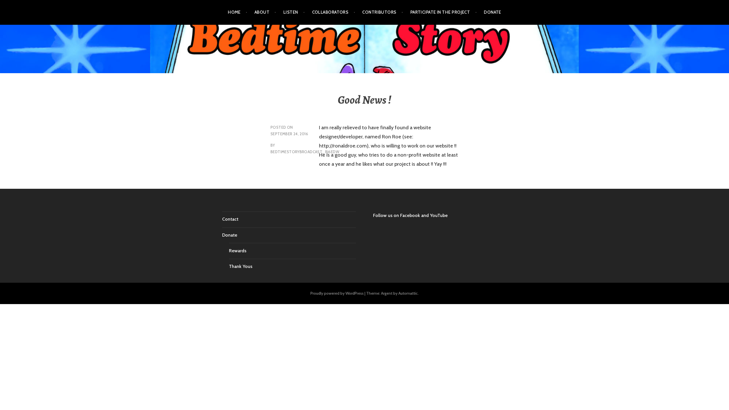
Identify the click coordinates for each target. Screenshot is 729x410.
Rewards (237, 250)
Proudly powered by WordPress (337, 293)
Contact (230, 219)
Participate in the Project (440, 12)
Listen (290, 12)
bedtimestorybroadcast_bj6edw (305, 151)
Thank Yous (240, 266)
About (262, 12)
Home (234, 12)
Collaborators (330, 12)
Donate (492, 12)
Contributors (379, 12)
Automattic (408, 293)
